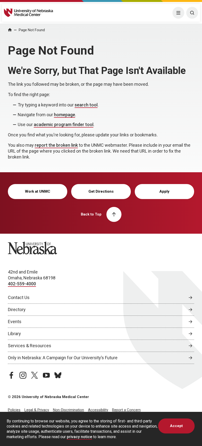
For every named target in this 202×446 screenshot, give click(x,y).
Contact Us (19, 297)
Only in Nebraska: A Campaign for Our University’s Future (63, 357)
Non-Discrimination (68, 410)
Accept (176, 426)
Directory (17, 309)
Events (14, 321)
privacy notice (79, 436)
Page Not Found (32, 30)
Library (14, 333)
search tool (86, 104)
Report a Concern (126, 410)
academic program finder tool (63, 124)
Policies (14, 410)
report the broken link (56, 145)
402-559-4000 (22, 283)
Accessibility (98, 410)
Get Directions (101, 191)
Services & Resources (29, 345)
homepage (64, 114)
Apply (164, 191)
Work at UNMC (37, 191)
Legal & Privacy (36, 410)
